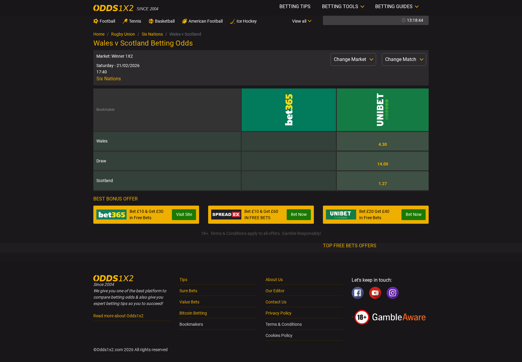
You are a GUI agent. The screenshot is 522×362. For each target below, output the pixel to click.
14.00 (382, 164)
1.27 (383, 183)
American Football (205, 21)
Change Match (401, 59)
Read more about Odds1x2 (118, 315)
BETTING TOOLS (340, 6)
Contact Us (276, 302)
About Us (274, 279)
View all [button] (299, 21)
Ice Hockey (247, 21)
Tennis (135, 21)
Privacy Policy (279, 313)
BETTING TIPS (295, 6)
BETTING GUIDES (394, 6)
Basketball (165, 21)
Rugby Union (123, 34)
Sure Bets (188, 290)
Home (99, 34)
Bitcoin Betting (193, 313)
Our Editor (275, 290)
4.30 (383, 144)
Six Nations (152, 34)
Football (107, 21)
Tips (183, 279)
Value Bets (189, 302)
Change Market (350, 59)
